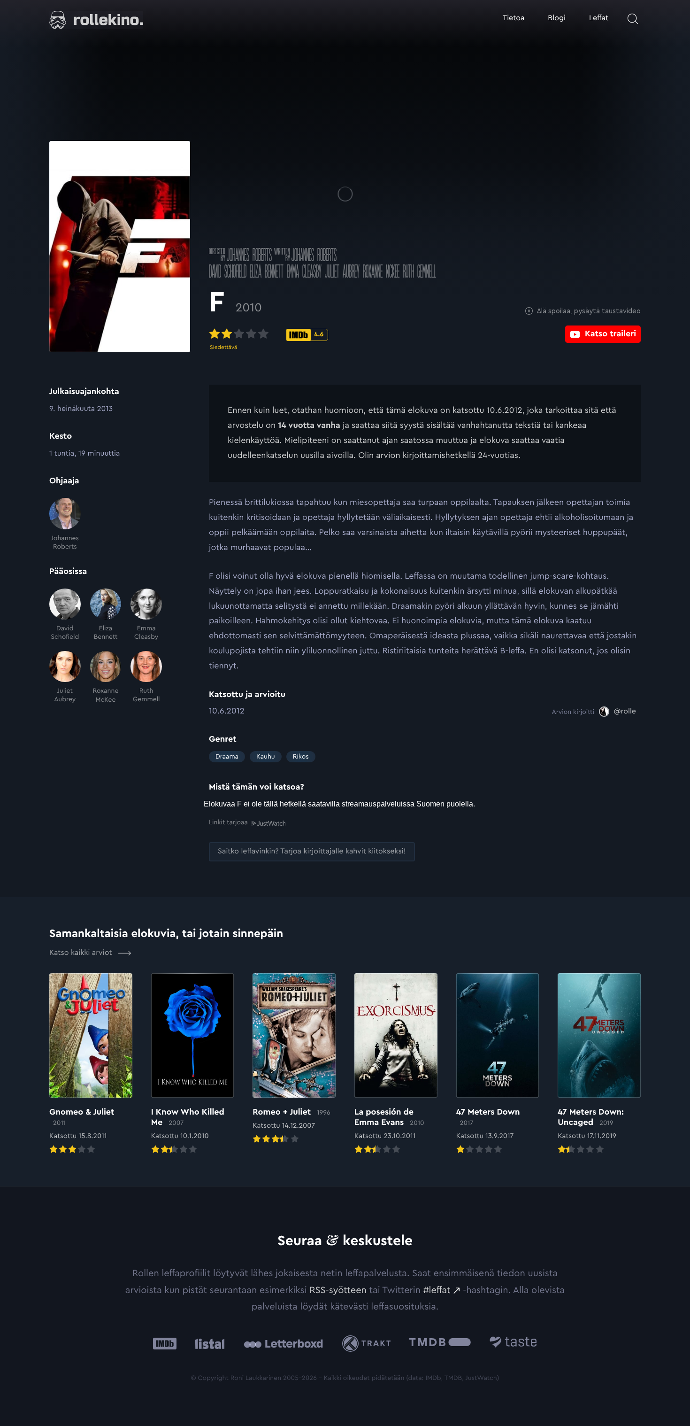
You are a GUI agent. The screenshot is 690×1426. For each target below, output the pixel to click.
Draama (226, 756)
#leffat (437, 1290)
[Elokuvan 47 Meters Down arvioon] (497, 1064)
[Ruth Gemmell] (146, 677)
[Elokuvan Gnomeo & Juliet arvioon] (90, 1064)
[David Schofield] (65, 615)
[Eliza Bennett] (106, 615)
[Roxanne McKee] (106, 677)
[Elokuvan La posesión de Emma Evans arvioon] (395, 1064)
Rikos (301, 756)
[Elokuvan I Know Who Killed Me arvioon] (192, 1064)
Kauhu (265, 756)
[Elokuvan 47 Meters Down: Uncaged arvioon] (599, 1064)
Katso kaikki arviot (81, 953)
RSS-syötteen (338, 1290)
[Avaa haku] (633, 18)
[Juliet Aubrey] (65, 677)
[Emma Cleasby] (146, 615)
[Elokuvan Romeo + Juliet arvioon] (294, 1059)
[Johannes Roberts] (65, 524)
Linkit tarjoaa (228, 822)
